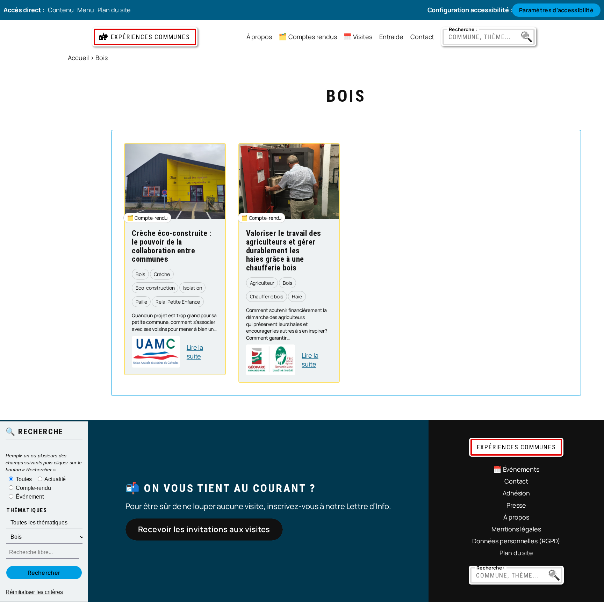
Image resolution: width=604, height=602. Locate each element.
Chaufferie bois (266, 296)
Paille (141, 301)
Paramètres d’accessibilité (556, 10)
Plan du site (114, 10)
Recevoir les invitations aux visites (204, 529)
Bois (140, 274)
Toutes (23, 479)
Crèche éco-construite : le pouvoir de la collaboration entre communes (171, 246)
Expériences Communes (150, 37)
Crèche (162, 274)
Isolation (192, 287)
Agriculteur (262, 283)
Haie (297, 296)
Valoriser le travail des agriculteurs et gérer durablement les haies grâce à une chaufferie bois (283, 250)
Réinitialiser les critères (34, 592)
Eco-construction (155, 287)
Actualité (54, 479)
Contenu (61, 10)
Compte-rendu (151, 218)
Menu (85, 10)
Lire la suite (202, 352)
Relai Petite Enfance (178, 301)
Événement (29, 496)
